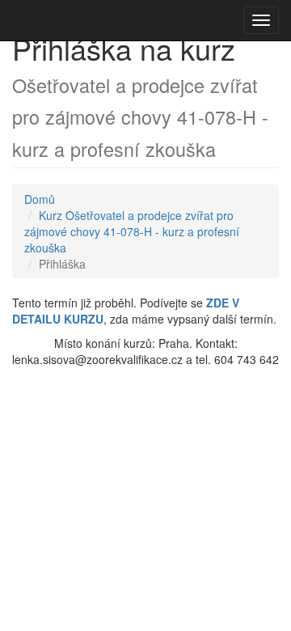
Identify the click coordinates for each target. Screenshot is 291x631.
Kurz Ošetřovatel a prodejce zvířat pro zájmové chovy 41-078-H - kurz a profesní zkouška (131, 231)
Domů (39, 199)
